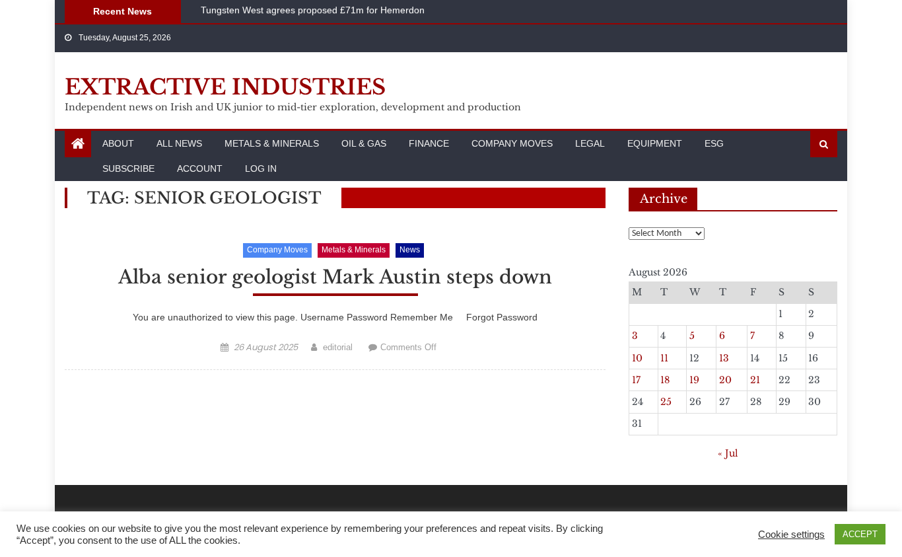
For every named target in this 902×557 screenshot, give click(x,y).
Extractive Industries (225, 87)
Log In (261, 168)
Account (200, 168)
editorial (338, 347)
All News (179, 143)
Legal (590, 143)
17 (636, 380)
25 (666, 402)
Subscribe (128, 168)
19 (694, 380)
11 (664, 358)
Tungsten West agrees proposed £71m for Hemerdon (313, 9)
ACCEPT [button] (860, 534)
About (118, 143)
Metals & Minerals (272, 143)
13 (724, 358)
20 (725, 380)
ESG (714, 143)
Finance (429, 143)
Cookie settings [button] (791, 534)
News (409, 249)
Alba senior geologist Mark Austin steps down (335, 277)
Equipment (654, 143)
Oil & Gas (363, 143)
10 (637, 358)
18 (665, 380)
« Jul (728, 453)
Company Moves (512, 143)
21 (755, 380)
